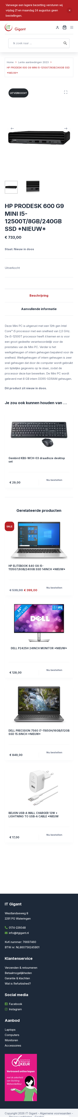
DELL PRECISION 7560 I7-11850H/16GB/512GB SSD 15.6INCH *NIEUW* (39, 732)
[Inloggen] (57, 27)
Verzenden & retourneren (21, 967)
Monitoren (11, 1040)
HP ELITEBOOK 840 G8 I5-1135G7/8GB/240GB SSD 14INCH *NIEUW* (37, 567)
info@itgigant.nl (19, 933)
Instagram (15, 1009)
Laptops (10, 1029)
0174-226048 (17, 927)
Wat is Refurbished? (18, 983)
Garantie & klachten (17, 978)
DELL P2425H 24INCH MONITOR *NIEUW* (39, 648)
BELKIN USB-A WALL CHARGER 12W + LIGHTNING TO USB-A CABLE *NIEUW (33, 814)
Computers (12, 1035)
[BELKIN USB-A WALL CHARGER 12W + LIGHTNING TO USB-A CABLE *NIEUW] (39, 788)
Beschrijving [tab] (39, 295)
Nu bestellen (54, 479)
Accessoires (13, 1045)
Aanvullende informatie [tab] (39, 309)
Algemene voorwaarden (55, 1113)
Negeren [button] (69, 10)
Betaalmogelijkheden (18, 973)
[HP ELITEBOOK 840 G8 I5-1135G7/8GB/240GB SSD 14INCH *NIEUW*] (39, 540)
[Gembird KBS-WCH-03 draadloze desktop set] (39, 433)
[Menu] (71, 27)
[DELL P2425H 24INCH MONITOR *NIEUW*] (39, 623)
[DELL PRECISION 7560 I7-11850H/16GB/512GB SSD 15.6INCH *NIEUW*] (39, 705)
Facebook (15, 1004)
